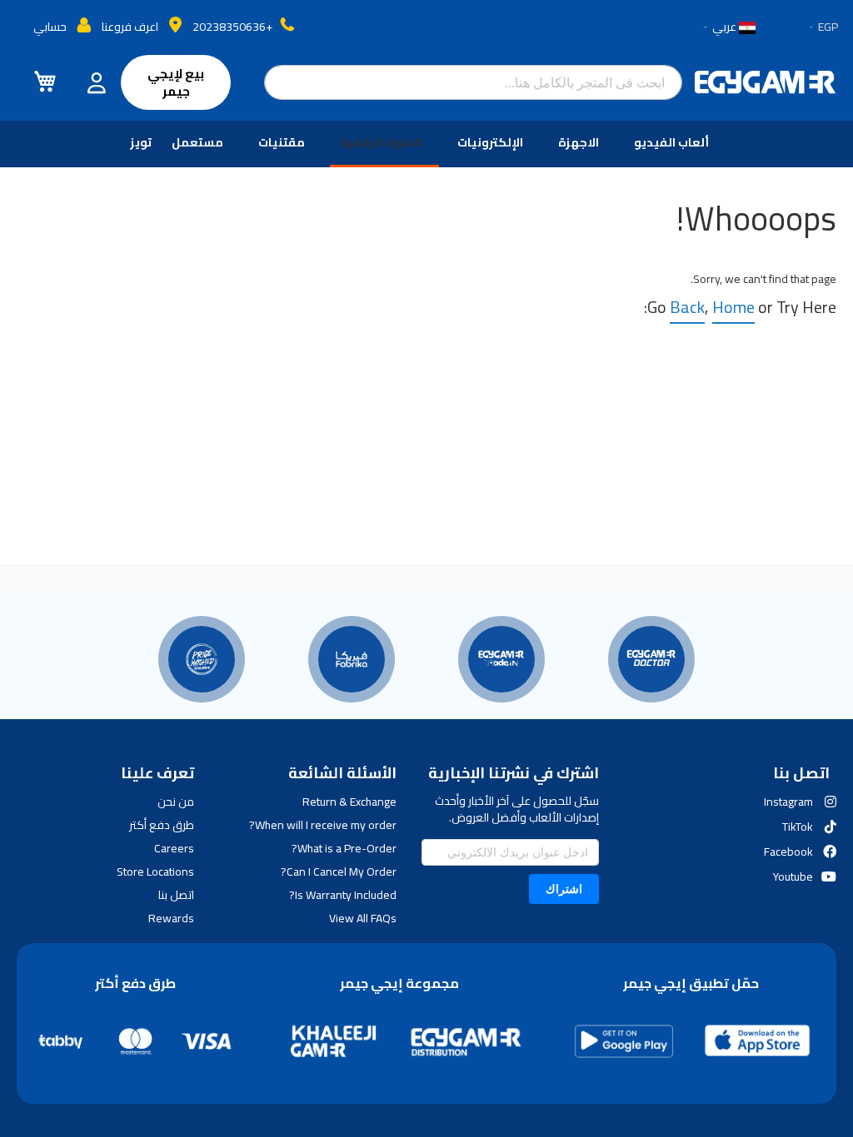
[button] (822, 27)
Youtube (793, 876)
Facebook (788, 851)
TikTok (797, 826)
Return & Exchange (349, 801)
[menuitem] (675, 143)
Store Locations (155, 871)
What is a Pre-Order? (344, 848)
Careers (174, 848)
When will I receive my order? (323, 825)
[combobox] (473, 82)
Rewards (171, 918)
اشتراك (564, 888)
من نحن (175, 801)
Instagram (788, 801)
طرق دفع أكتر (161, 825)
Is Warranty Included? (343, 894)
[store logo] (765, 82)
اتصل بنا (176, 894)
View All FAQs (363, 918)
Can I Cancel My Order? (339, 871)
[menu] (426, 144)
